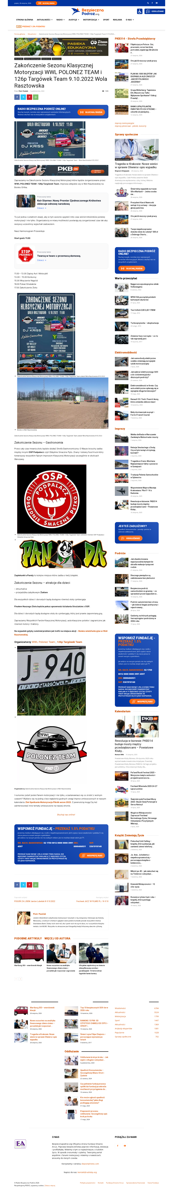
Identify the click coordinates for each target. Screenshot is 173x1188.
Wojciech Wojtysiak (122, 171)
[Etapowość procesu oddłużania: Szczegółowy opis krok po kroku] (71, 1114)
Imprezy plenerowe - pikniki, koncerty (130, 126)
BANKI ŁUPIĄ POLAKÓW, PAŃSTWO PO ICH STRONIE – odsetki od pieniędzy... (143, 109)
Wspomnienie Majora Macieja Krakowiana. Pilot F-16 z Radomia (143, 490)
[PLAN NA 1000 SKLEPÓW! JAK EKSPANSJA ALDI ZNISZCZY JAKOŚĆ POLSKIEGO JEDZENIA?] (121, 77)
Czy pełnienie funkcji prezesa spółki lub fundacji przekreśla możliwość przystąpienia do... (93, 1086)
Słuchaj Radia (48, 3)
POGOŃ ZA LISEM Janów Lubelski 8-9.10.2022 (34, 901)
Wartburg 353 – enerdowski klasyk (28, 965)
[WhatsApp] (35, 97)
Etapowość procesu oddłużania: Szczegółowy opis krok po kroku (93, 1114)
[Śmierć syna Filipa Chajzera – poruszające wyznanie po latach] (71, 1037)
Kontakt (101, 1183)
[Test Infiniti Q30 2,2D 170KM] (121, 313)
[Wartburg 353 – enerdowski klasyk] (29, 953)
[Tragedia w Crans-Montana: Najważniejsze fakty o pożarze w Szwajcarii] (121, 464)
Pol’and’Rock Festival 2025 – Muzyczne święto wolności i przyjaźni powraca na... (143, 775)
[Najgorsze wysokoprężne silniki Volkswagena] (121, 287)
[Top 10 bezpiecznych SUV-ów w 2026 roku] (71, 1011)
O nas (129, 19)
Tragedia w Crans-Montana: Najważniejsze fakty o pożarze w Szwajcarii (144, 464)
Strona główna (24, 19)
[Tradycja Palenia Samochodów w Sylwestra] (121, 478)
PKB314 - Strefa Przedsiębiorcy (135, 38)
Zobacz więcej (50, 1185)
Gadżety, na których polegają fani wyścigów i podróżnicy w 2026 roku (143, 618)
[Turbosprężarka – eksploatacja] (121, 326)
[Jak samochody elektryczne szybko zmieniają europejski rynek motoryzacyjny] (121, 361)
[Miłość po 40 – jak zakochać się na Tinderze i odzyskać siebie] (121, 874)
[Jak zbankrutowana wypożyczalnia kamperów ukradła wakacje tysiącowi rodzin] (121, 562)
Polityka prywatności (87, 1183)
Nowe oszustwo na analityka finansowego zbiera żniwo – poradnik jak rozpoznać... (42, 1023)
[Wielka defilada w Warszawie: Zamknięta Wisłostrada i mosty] (121, 438)
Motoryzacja (57, 59)
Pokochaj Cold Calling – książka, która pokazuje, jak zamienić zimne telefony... (142, 844)
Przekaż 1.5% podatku (33, 26)
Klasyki (17, 962)
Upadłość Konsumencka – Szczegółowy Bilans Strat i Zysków (92, 1073)
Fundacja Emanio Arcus (115, 1183)
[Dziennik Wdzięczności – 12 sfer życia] (121, 887)
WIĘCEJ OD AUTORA (57, 938)
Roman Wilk (119, 754)
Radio (59, 19)
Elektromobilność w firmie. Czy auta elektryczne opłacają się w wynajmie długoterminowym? (144, 388)
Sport (106, 19)
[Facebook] (152, 3)
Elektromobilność (126, 352)
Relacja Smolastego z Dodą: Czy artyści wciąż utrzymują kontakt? (143, 450)
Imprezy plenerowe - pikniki (125, 736)
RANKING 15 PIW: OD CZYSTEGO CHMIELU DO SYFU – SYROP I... (94, 1023)
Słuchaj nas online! (66, 814)
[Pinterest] (29, 97)
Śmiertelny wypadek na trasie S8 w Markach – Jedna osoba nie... (144, 191)
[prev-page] (16, 979)
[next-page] (20, 979)
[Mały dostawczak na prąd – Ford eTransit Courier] (121, 415)
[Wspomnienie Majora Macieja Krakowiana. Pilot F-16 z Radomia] (121, 491)
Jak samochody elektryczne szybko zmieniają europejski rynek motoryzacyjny (143, 361)
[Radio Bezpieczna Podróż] (87, 11)
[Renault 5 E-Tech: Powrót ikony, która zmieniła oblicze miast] (121, 402)
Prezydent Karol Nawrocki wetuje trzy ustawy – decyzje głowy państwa (143, 205)
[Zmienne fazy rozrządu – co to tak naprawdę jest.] (121, 339)
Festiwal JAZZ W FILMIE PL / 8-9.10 (92, 901)
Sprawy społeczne (126, 134)
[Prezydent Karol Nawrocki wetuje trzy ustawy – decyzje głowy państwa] (121, 206)
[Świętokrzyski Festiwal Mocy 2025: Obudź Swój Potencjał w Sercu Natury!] (121, 802)
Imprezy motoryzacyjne (32, 59)
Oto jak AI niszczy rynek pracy (144, 61)
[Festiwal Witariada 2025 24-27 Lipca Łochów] (121, 789)
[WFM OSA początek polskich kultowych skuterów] (121, 300)
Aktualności (43, 19)
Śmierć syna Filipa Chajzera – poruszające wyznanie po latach (93, 1037)
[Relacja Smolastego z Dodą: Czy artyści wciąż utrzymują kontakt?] (121, 451)
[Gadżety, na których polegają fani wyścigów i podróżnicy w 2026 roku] (121, 619)
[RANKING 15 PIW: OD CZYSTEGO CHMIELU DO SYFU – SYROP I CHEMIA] (71, 1024)
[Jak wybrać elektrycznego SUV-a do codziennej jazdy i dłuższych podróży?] (121, 375)
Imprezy (120, 428)
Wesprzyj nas (94, 855)
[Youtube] (157, 3)
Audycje (73, 19)
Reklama (117, 19)
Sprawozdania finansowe (135, 1183)
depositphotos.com (90, 1163)
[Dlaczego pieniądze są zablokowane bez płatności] (121, 579)
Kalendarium (46, 59)
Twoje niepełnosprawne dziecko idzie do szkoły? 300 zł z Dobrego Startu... (144, 232)
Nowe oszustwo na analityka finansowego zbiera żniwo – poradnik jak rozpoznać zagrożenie (61, 968)
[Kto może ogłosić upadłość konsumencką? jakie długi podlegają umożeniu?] (71, 1101)
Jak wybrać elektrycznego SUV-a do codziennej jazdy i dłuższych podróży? (145, 374)
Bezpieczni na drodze (123, 159)
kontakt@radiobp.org (87, 1172)
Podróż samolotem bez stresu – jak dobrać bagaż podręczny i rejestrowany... (144, 605)
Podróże (120, 553)
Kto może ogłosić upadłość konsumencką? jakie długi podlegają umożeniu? (92, 1100)
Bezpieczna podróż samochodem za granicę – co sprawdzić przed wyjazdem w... (144, 591)
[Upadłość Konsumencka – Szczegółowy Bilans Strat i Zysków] (71, 1073)
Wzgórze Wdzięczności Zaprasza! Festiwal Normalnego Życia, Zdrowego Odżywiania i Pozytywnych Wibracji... (144, 818)
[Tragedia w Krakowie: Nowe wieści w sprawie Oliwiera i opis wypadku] (137, 150)
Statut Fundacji (153, 1183)
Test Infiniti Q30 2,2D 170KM (143, 310)
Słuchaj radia (93, 112)
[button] (148, 3)
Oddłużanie (133, 538)
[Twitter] (23, 97)
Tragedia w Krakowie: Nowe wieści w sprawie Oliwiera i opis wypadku (136, 165)
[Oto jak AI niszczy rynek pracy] (121, 64)
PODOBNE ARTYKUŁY (28, 938)
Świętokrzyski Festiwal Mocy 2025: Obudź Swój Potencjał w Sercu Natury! (144, 802)
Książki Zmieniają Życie (129, 835)
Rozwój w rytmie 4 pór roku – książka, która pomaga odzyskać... (143, 900)
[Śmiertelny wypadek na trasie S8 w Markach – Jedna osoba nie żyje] (121, 192)
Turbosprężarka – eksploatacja (145, 323)
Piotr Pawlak (23, 91)
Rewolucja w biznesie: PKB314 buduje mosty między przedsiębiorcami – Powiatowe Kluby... (134, 746)
